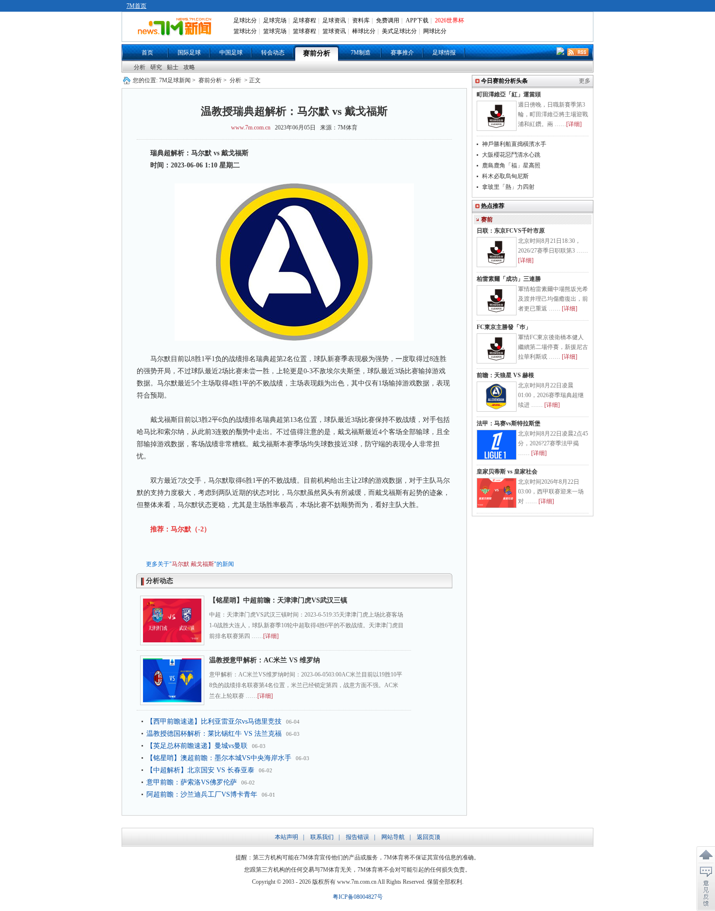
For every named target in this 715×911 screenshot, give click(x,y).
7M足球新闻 (175, 80)
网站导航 (393, 837)
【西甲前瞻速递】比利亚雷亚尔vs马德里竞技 (214, 721)
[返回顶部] (706, 855)
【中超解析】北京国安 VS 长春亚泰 (200, 770)
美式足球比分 (399, 31)
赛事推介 (402, 52)
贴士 (173, 67)
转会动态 (273, 52)
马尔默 (180, 564)
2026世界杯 (449, 20)
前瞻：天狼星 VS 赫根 (505, 375)
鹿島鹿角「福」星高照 (511, 165)
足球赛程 (304, 20)
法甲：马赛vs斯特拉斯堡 (508, 423)
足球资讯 (334, 20)
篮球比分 (245, 31)
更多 (584, 80)
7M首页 (136, 5)
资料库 (361, 20)
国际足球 (189, 52)
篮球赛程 (304, 31)
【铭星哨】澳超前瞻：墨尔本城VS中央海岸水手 (218, 758)
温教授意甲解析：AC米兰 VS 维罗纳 (264, 660)
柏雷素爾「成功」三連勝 (509, 278)
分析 (139, 67)
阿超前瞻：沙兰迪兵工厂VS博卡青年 (201, 794)
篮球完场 (274, 31)
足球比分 (245, 20)
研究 (156, 67)
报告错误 (357, 837)
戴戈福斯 (202, 564)
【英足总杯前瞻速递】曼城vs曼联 (197, 745)
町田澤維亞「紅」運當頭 (509, 94)
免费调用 (387, 20)
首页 (147, 52)
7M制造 (361, 52)
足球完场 (274, 20)
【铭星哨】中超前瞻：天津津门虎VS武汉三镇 (278, 600)
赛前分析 (316, 53)
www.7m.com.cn (250, 127)
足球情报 (444, 52)
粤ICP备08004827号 (358, 896)
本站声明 (286, 837)
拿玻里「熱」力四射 (508, 186)
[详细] (271, 636)
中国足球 (231, 52)
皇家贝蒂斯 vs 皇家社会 (507, 471)
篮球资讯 (334, 31)
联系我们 (322, 837)
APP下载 (417, 20)
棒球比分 (363, 31)
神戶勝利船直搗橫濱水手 (514, 144)
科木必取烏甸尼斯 (505, 176)
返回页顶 (428, 837)
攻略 (189, 67)
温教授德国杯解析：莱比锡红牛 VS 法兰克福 (214, 733)
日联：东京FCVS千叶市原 (511, 230)
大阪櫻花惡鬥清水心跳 (511, 154)
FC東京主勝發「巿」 (504, 327)
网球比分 (435, 31)
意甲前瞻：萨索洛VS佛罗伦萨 (191, 782)
